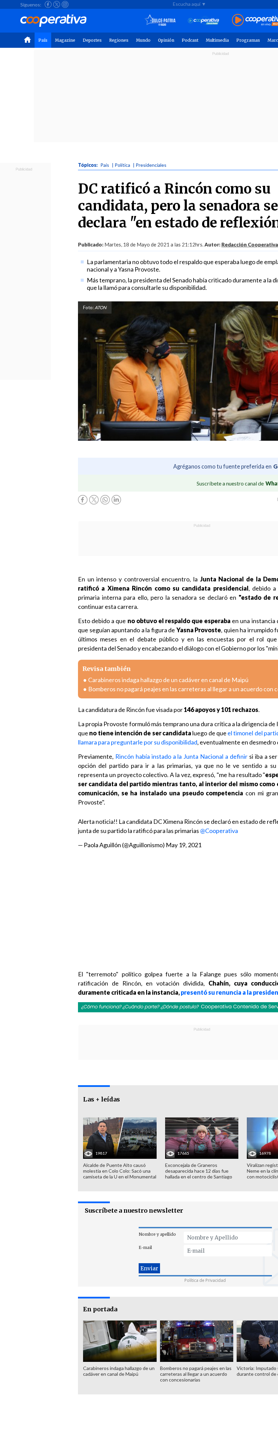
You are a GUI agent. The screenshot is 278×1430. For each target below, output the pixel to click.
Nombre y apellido (157, 1234)
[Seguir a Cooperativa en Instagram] (65, 4)
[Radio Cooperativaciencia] (203, 20)
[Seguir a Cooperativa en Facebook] (48, 4)
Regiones (118, 40)
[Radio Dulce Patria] (160, 20)
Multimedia (217, 40)
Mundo (143, 40)
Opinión (166, 40)
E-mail (145, 1247)
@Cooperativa (219, 830)
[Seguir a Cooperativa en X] (56, 4)
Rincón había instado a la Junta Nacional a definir (181, 756)
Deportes (92, 40)
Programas (248, 40)
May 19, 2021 (183, 845)
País (42, 40)
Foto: (88, 307)
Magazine (65, 40)
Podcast (190, 40)
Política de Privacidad (205, 1280)
